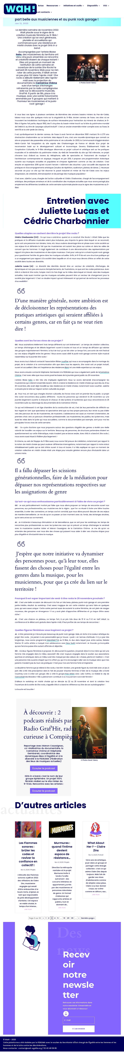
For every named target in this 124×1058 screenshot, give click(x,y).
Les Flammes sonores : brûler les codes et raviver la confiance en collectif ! (28, 854)
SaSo (19, 54)
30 (72, 918)
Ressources (52, 6)
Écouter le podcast (43, 768)
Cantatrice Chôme (46, 82)
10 (64, 918)
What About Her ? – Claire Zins (96, 846)
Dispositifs (92, 6)
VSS (105, 6)
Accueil (31, 6)
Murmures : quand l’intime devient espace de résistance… (62, 850)
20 (68, 918)
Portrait (100, 855)
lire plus (28, 909)
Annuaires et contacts (39, 12)
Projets (33, 870)
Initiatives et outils (73, 6)
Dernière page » (88, 918)
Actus (41, 6)
